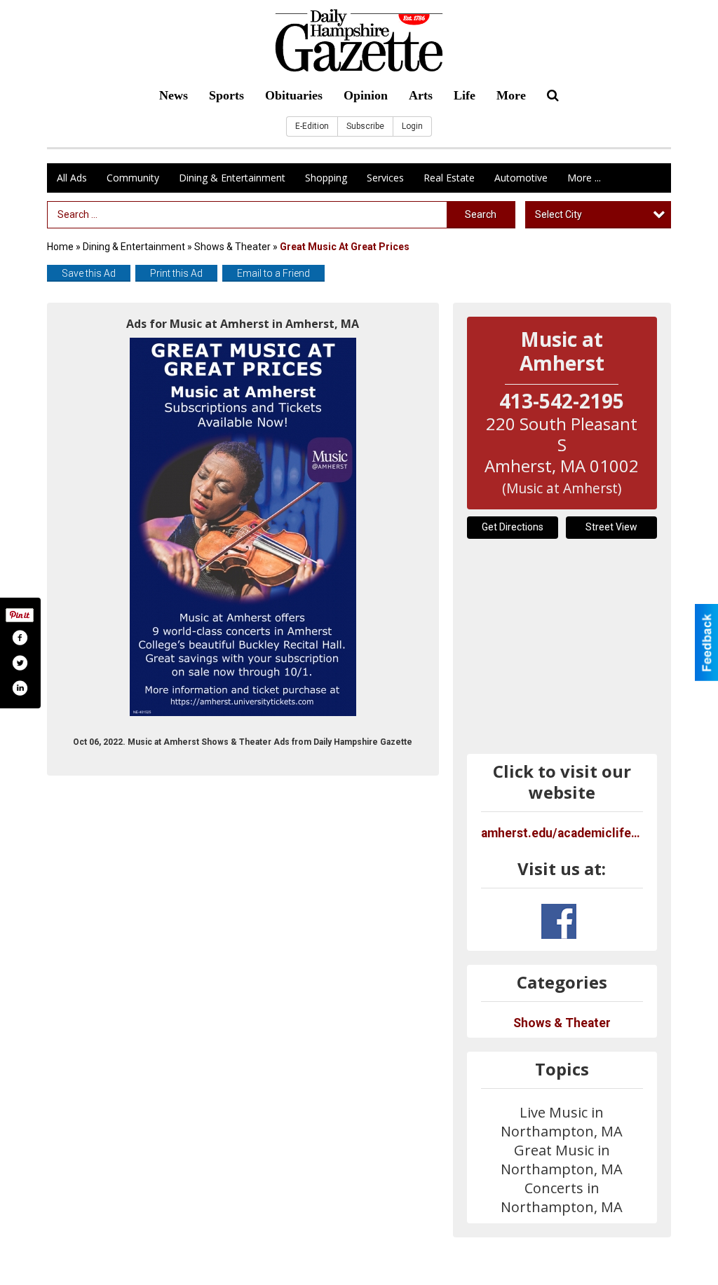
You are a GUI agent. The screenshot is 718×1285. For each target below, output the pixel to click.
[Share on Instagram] (20, 688)
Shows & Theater (232, 246)
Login (412, 126)
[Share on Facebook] (20, 637)
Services (385, 177)
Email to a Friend (273, 273)
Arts (421, 95)
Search (480, 214)
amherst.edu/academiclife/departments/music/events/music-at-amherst (562, 833)
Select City (558, 214)
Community (133, 177)
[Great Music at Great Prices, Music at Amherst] (243, 527)
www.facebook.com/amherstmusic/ (558, 921)
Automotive (521, 177)
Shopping (326, 177)
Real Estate (449, 177)
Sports (226, 95)
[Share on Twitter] (20, 663)
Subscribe (365, 126)
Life (464, 95)
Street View (611, 526)
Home (60, 246)
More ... (584, 177)
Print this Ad (176, 273)
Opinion (366, 95)
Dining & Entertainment (232, 177)
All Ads (72, 177)
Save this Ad (89, 273)
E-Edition (312, 126)
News (173, 95)
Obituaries (294, 95)
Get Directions (512, 526)
